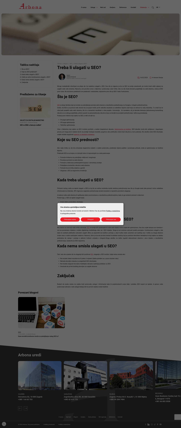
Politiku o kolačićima (113, 211)
